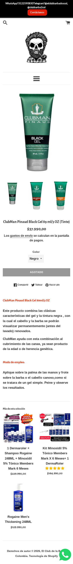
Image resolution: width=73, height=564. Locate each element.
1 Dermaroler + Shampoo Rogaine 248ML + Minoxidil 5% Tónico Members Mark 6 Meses (18, 458)
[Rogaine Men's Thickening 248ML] (18, 497)
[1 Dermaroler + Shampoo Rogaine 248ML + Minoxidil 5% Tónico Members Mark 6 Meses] (18, 428)
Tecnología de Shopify (43, 556)
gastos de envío (21, 235)
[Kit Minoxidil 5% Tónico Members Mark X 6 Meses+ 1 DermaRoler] (54, 428)
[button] (54, 468)
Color (36, 252)
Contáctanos (37, 12)
